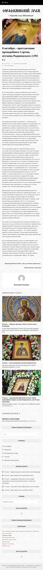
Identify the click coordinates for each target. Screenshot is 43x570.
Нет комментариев (9, 65)
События (7, 457)
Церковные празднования (20, 63)
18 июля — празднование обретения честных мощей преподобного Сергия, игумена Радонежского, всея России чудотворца (20, 400)
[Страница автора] (21, 278)
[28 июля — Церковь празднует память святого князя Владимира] (21, 309)
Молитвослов (6, 542)
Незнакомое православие (9, 539)
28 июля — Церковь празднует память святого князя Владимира (19, 325)
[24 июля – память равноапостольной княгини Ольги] (21, 347)
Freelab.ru (32, 567)
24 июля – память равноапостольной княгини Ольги (19, 363)
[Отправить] (39, 434)
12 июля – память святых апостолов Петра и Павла (18, 490)
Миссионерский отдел (8, 537)
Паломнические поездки (11, 453)
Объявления (7, 450)
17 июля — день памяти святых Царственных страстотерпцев (21, 486)
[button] (5, 2)
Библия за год (6, 546)
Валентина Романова (21, 285)
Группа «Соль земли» (8, 544)
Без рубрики (7, 446)
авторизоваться (31, 421)
